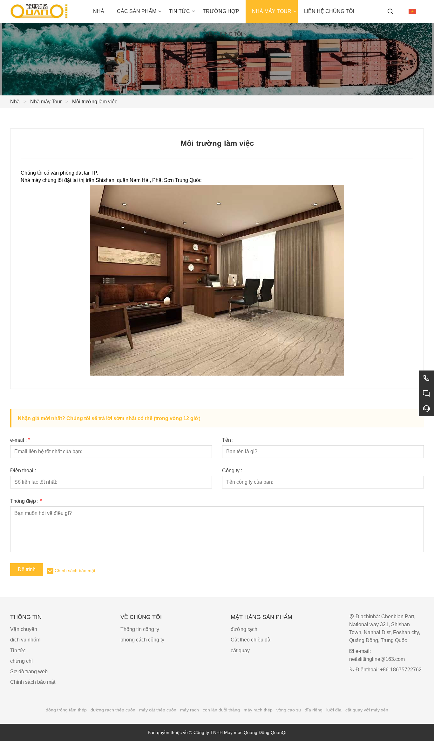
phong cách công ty (142, 639)
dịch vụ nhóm (25, 639)
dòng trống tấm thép (66, 709)
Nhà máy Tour (46, 101)
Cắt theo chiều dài (251, 639)
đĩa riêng (313, 709)
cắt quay (240, 650)
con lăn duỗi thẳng (221, 709)
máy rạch (189, 709)
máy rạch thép (258, 709)
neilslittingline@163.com (377, 659)
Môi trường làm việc (94, 101)
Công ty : (232, 470)
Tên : (228, 440)
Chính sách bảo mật (75, 570)
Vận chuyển (23, 629)
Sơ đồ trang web (29, 671)
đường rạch (244, 629)
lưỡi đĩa (334, 709)
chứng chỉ (21, 661)
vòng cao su (288, 709)
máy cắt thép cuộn (157, 709)
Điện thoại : (23, 470)
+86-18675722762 (401, 669)
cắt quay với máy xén (366, 709)
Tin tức (18, 650)
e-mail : (20, 440)
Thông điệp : (26, 501)
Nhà (15, 101)
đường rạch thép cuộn (113, 709)
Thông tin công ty (139, 629)
